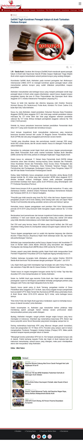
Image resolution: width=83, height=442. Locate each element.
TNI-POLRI (49, 10)
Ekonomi (58, 10)
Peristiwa (26, 10)
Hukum (33, 10)
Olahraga (73, 10)
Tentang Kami (31, 431)
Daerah (13, 10)
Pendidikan (41, 10)
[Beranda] (2, 10)
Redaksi (18, 431)
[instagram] (49, 436)
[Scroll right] (82, 10)
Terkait (25, 358)
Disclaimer (64, 431)
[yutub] (39, 436)
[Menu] (80, 3)
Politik (20, 10)
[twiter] (44, 436)
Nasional (7, 10)
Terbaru (16, 358)
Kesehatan (65, 10)
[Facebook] (33, 436)
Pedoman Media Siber (48, 431)
